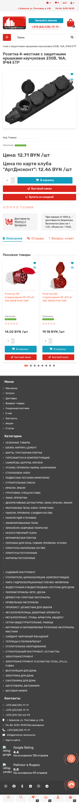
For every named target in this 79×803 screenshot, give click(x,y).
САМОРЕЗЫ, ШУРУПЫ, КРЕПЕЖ (24, 462)
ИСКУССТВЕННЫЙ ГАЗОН (21, 532)
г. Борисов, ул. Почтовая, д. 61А (25, 720)
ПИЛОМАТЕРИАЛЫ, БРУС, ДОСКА (25, 592)
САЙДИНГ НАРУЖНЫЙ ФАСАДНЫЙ (27, 636)
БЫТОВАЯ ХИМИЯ (16, 690)
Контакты (11, 418)
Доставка (11, 398)
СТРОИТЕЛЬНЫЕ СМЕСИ (20, 482)
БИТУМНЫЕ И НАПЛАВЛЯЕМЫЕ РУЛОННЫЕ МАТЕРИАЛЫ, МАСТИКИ (40, 629)
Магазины (11, 388)
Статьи (10, 428)
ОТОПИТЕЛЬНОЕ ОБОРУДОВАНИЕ (26, 646)
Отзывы (37, 238)
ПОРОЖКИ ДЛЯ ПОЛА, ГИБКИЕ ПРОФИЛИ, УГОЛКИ (36, 543)
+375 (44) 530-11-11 (17, 705)
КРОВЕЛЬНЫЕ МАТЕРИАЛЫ (22, 602)
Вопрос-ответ (63, 238)
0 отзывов (26, 207)
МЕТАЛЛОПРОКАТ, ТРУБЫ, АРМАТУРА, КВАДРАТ (35, 617)
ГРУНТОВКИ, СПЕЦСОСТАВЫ (23, 492)
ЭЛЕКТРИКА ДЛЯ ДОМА (20, 675)
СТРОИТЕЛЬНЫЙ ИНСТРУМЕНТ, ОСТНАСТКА (32, 651)
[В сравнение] (72, 79)
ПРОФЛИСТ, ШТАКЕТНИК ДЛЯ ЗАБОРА (29, 607)
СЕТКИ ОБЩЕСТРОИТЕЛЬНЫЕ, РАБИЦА (29, 622)
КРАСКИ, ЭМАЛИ (16, 487)
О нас (9, 413)
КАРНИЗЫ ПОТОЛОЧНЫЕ (20, 558)
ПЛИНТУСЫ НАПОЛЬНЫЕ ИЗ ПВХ (25, 548)
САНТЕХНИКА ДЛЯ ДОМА (21, 680)
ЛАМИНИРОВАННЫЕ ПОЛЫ (22, 523)
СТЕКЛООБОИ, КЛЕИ (18, 472)
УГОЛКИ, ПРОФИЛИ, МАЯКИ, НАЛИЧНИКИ (31, 467)
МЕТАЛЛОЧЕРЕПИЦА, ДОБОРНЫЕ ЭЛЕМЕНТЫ (33, 612)
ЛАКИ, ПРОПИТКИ (16, 497)
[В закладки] (72, 74)
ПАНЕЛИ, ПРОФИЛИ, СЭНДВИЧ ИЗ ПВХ (29, 512)
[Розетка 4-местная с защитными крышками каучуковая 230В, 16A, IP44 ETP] (39, 99)
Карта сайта (13, 740)
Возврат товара (15, 403)
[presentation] (4, 311)
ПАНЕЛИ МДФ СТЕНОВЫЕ (21, 517)
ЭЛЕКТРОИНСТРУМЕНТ (19, 656)
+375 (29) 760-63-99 (18, 715)
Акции (9, 423)
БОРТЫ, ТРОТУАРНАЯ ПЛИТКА (24, 452)
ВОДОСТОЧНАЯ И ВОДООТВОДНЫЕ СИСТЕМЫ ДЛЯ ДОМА (40, 587)
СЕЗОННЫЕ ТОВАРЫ (18, 442)
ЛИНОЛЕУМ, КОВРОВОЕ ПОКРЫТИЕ (27, 527)
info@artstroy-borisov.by (21, 735)
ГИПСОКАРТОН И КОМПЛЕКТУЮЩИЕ (28, 457)
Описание (14, 238)
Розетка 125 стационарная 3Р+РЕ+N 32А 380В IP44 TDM (57, 297)
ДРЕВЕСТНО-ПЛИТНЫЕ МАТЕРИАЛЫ (28, 597)
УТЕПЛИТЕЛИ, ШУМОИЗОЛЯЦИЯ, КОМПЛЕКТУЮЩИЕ (37, 577)
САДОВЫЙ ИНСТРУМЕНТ (20, 572)
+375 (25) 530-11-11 (17, 710)
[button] (26, 366)
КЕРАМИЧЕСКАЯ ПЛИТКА (21, 537)
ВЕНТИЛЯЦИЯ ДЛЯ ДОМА (21, 670)
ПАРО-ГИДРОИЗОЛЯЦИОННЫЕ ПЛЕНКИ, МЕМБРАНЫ (37, 582)
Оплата (10, 393)
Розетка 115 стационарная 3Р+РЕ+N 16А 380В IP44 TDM (19, 297)
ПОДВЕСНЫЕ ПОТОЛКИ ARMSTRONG (27, 477)
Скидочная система (17, 408)
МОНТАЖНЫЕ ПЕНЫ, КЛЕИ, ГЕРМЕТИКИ (29, 507)
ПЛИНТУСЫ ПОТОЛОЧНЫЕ (21, 552)
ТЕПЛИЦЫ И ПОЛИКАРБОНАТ (23, 641)
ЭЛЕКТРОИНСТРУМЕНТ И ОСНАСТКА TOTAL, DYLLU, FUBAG (36, 663)
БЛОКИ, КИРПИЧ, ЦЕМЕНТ (21, 447)
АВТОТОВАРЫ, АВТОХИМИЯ (23, 685)
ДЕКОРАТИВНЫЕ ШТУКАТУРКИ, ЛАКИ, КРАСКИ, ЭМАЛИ (39, 502)
